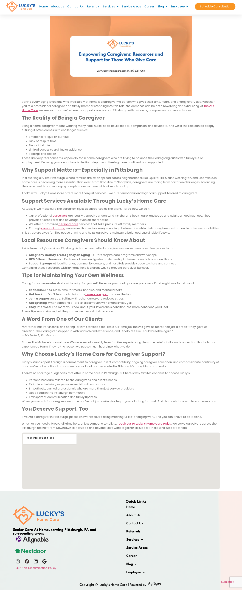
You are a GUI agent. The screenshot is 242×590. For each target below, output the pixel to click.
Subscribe (227, 581)
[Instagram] (17, 561)
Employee (178, 6)
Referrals (93, 6)
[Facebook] (26, 561)
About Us (57, 6)
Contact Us (75, 6)
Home (43, 6)
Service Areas (131, 6)
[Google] (44, 561)
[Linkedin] (35, 561)
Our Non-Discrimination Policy (36, 568)
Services (109, 6)
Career (149, 6)
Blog (160, 6)
